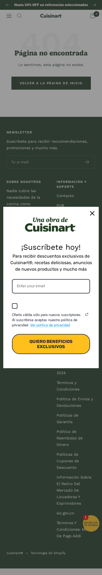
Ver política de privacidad (50, 324)
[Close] (92, 213)
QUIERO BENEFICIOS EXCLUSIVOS (51, 344)
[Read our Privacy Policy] (87, 314)
